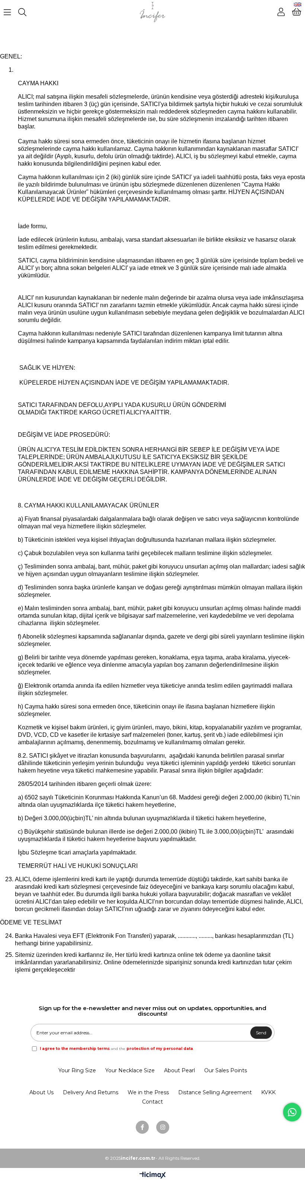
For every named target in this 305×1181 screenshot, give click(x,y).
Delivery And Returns (90, 1092)
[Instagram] (162, 1127)
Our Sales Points (225, 1070)
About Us (41, 1092)
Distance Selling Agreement (215, 1092)
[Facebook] (142, 1127)
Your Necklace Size (130, 1070)
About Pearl (179, 1070)
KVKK (268, 1092)
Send (261, 1032)
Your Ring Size (77, 1070)
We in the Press (148, 1092)
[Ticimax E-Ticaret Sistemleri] (152, 1176)
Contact (152, 1101)
